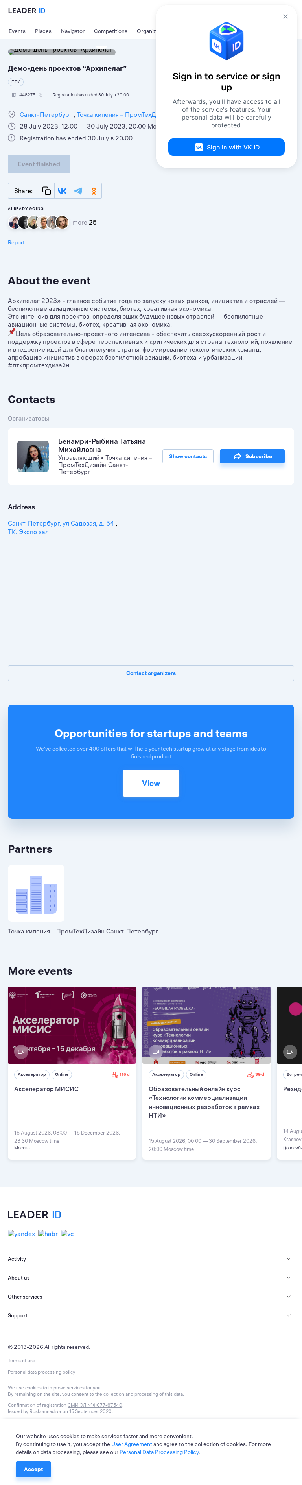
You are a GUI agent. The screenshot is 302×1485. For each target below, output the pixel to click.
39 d (259, 1074)
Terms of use (21, 1360)
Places (43, 31)
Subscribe (258, 456)
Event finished (39, 164)
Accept (33, 1469)
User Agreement (131, 1444)
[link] (72, 1073)
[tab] (151, 1258)
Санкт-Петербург (47, 114)
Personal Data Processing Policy (159, 1451)
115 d (125, 1074)
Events (17, 31)
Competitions (110, 31)
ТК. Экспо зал (28, 531)
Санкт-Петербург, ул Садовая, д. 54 (62, 523)
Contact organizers (151, 673)
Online (61, 1074)
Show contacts (188, 456)
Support (18, 1315)
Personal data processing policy (41, 1372)
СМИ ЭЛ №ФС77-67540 (95, 1405)
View (151, 783)
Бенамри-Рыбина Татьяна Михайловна (102, 445)
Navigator (73, 31)
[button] (151, 1258)
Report (16, 242)
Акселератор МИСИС (46, 1089)
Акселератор (32, 1074)
